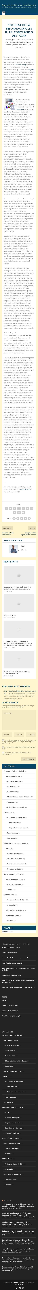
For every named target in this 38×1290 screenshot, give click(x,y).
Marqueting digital (14, 869)
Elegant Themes (18, 1282)
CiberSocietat (20, 42)
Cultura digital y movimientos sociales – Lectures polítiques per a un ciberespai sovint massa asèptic (18, 643)
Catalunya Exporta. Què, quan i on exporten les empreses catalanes (17, 588)
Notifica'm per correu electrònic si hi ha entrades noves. (16, 753)
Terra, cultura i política (12, 874)
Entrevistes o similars (15, 910)
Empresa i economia (14, 859)
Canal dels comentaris (10, 1011)
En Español (11, 905)
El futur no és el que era (16, 817)
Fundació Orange (21, 65)
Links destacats (13, 915)
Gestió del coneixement (16, 864)
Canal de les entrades (10, 1006)
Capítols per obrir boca (17, 828)
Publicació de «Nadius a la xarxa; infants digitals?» (17, 672)
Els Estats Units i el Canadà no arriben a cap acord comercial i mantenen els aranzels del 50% (18, 1233)
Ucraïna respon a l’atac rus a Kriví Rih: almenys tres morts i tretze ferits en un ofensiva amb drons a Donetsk (16, 1224)
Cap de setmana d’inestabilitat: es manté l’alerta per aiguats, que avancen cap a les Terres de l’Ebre (17, 1269)
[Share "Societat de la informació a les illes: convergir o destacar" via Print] (23, 513)
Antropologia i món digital (14, 771)
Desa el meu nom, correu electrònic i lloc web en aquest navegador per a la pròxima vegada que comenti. (19, 741)
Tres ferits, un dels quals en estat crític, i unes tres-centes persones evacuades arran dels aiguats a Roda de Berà (18, 1260)
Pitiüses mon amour (20, 45)
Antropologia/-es (13, 776)
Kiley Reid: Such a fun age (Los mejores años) (18, 987)
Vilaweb (7, 1201)
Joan (13, 40)
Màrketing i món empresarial (15, 843)
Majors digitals (10, 615)
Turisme (10, 890)
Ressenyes (11, 838)
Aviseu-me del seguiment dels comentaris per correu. (19, 748)
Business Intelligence (14, 854)
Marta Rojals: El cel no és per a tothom (16, 958)
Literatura (8, 812)
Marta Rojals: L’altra (9, 953)
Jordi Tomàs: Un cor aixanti (12, 963)
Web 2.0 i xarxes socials (15, 807)
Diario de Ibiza (25, 489)
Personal (10, 920)
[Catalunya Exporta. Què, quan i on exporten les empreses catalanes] (19, 575)
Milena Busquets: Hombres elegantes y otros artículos (18, 969)
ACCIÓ (9, 848)
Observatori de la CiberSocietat (18, 797)
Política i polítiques (14, 884)
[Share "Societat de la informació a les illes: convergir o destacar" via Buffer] (32, 508)
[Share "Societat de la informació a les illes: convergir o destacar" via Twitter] (10, 508)
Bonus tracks (14, 823)
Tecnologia (11, 802)
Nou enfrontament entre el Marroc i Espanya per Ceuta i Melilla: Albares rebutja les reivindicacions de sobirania (18, 1251)
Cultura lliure (12, 792)
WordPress (19, 1285)
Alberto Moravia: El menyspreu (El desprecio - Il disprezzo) (18, 981)
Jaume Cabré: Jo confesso (11, 975)
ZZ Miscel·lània (9, 895)
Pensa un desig (12, 833)
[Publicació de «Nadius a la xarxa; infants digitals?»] (19, 659)
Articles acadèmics (14, 781)
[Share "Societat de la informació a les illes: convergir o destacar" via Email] (19, 513)
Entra (4, 1000)
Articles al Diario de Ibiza (16, 900)
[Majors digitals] (19, 603)
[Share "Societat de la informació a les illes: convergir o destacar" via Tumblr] (19, 508)
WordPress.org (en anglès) (11, 1016)
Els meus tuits (7, 932)
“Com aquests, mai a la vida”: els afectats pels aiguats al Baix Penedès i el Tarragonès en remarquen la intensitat (18, 1206)
